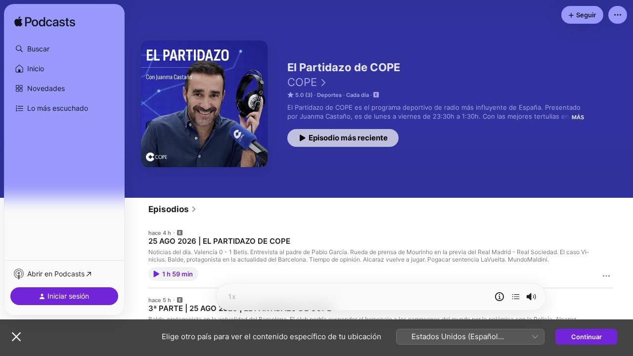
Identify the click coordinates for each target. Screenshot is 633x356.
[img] (44, 22)
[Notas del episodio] (499, 297)
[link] (172, 209)
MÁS (578, 117)
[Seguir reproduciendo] (516, 297)
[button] (64, 49)
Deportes (329, 94)
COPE (302, 82)
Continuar (586, 337)
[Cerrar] (16, 336)
